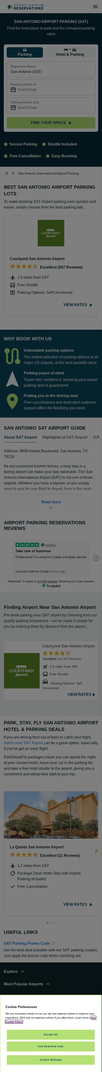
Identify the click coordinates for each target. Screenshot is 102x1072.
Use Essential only (50, 1046)
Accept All (51, 1034)
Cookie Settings (51, 1059)
